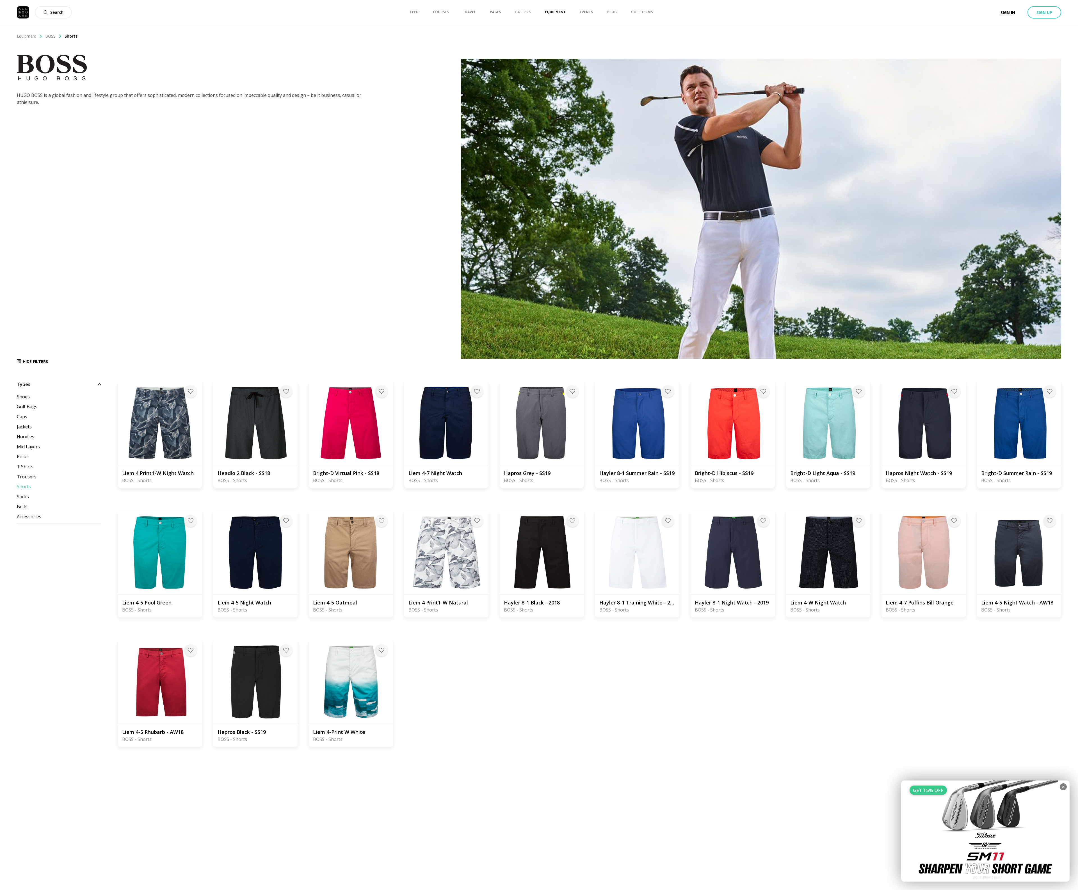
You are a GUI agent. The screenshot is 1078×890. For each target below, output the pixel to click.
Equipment (26, 36)
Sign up (1044, 12)
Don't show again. (987, 877)
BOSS (50, 36)
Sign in (1008, 12)
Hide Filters (35, 361)
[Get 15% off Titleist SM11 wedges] (985, 831)
